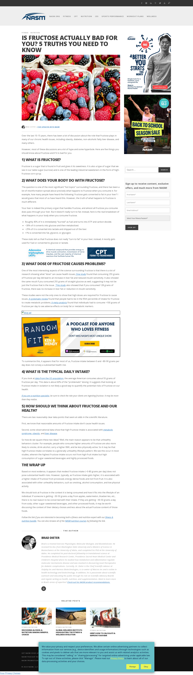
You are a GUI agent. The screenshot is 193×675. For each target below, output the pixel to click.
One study (80, 274)
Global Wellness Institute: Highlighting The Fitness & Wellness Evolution (69, 632)
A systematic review (38, 298)
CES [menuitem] (96, 16)
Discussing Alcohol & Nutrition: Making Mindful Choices (35, 632)
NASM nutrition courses (75, 521)
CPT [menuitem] (76, 16)
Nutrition (35, 33)
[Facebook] (142, 3)
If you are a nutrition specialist (35, 395)
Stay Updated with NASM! (48, 127)
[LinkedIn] (151, 3)
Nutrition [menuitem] (86, 16)
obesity (36, 433)
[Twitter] (160, 3)
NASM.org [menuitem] (54, 16)
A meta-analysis (59, 302)
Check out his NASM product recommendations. (88, 582)
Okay (146, 667)
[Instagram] (146, 3)
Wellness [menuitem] (152, 16)
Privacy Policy (117, 658)
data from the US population (49, 378)
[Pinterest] (155, 3)
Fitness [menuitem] (67, 16)
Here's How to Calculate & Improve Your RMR (102, 634)
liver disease (51, 433)
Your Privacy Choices (10, 673)
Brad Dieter (31, 127)
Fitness (25, 33)
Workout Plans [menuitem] (135, 16)
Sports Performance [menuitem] (113, 16)
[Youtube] (164, 3)
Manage (132, 667)
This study (60, 285)
